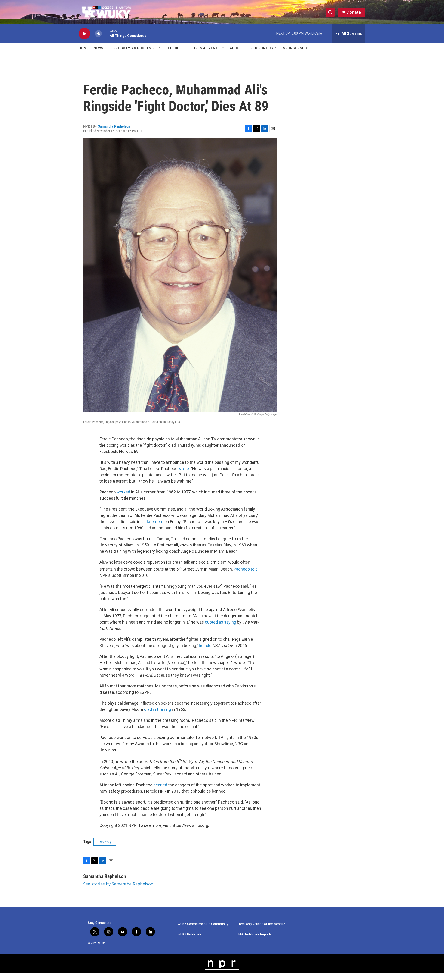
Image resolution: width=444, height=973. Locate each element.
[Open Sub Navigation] (107, 48)
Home (84, 48)
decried (160, 784)
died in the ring (157, 709)
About (235, 48)
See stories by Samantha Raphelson (118, 884)
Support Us (262, 48)
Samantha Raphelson (114, 126)
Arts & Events (206, 48)
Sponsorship (295, 48)
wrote (183, 468)
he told (205, 645)
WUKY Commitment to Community (203, 924)
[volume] (98, 33)
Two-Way (104, 842)
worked (123, 492)
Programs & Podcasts (134, 48)
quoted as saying (220, 622)
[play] (84, 33)
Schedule (174, 48)
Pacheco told (246, 569)
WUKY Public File (189, 934)
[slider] (105, 33)
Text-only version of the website (261, 924)
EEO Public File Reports (255, 934)
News (98, 48)
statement (153, 521)
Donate (353, 12)
